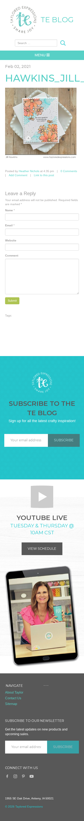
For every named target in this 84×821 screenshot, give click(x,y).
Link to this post (44, 175)
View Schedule (42, 549)
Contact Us (13, 698)
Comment (11, 255)
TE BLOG (57, 19)
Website (10, 240)
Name (9, 210)
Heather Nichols (29, 171)
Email (9, 225)
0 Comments (69, 171)
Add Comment (18, 175)
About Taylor (14, 692)
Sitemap (11, 704)
